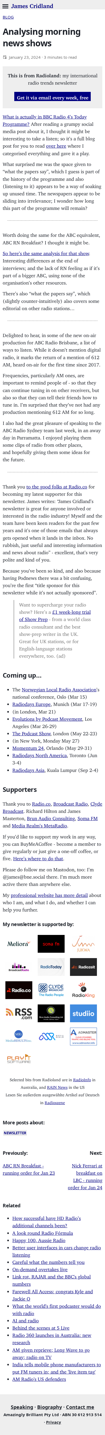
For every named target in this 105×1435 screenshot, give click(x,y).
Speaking (22, 1407)
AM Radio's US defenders (39, 1378)
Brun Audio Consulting (51, 817)
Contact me (80, 1407)
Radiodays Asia (28, 769)
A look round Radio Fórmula (42, 1232)
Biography (49, 1407)
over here (56, 145)
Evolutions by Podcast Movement (47, 718)
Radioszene (55, 1101)
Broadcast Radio (70, 803)
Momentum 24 (28, 747)
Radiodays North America (39, 754)
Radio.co (41, 803)
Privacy (53, 1422)
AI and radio (25, 1319)
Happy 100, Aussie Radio (38, 1239)
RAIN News (57, 1086)
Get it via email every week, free (52, 96)
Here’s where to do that (38, 857)
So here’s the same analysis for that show (46, 252)
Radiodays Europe (31, 703)
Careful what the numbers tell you (48, 1261)
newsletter (15, 1133)
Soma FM (88, 817)
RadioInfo (82, 1078)
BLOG (8, 17)
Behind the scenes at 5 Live (40, 1327)
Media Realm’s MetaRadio (39, 824)
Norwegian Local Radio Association (59, 688)
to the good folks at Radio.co (56, 485)
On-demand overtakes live (40, 1268)
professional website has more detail (49, 894)
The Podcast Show (31, 732)
